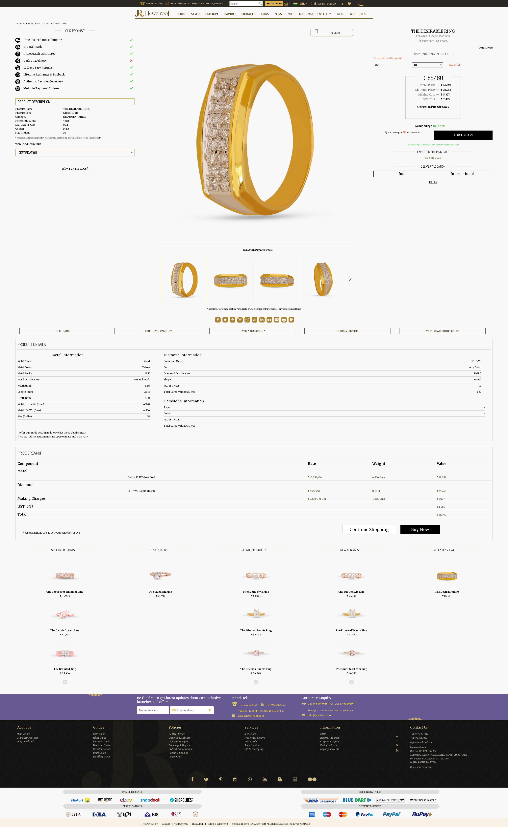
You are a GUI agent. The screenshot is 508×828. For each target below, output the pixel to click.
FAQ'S (433, 182)
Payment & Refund (179, 741)
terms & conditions (218, 824)
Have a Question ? (253, 330)
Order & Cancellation (180, 749)
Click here (415, 767)
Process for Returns (254, 737)
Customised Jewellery (315, 14)
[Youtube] (254, 321)
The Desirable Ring (56, 24)
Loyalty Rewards (329, 749)
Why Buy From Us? (75, 168)
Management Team (27, 737)
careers (166, 824)
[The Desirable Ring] (184, 280)
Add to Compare (395, 132)
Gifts (340, 14)
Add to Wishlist (413, 132)
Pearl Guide (99, 752)
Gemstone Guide (102, 749)
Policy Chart (175, 756)
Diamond (29, 24)
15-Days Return (177, 733)
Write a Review (486, 48)
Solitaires (248, 14)
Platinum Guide (101, 741)
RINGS (40, 24)
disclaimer (197, 824)
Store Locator (251, 745)
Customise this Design (385, 58)
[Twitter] (206, 780)
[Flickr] (312, 779)
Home (18, 24)
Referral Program (330, 737)
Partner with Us (328, 745)
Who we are (23, 733)
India (403, 174)
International (462, 174)
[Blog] (280, 780)
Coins (265, 14)
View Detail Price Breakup (433, 106)
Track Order (251, 741)
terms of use (181, 824)
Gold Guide (99, 733)
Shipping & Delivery (179, 737)
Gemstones (358, 14)
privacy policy (150, 824)
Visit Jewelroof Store (442, 330)
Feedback (63, 330)
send (211, 710)
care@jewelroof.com (251, 715)
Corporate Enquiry (157, 330)
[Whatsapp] (250, 780)
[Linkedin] (295, 780)
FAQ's (323, 733)
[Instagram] (235, 780)
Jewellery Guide (101, 756)
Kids (290, 14)
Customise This (347, 330)
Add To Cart (463, 135)
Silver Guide (99, 737)
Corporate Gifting (330, 741)
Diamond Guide (101, 745)
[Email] (276, 320)
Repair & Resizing (178, 752)
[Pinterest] (220, 780)
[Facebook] (192, 780)
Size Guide (455, 65)
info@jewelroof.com (320, 715)
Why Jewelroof (25, 741)
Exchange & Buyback (180, 745)
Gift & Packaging (253, 749)
